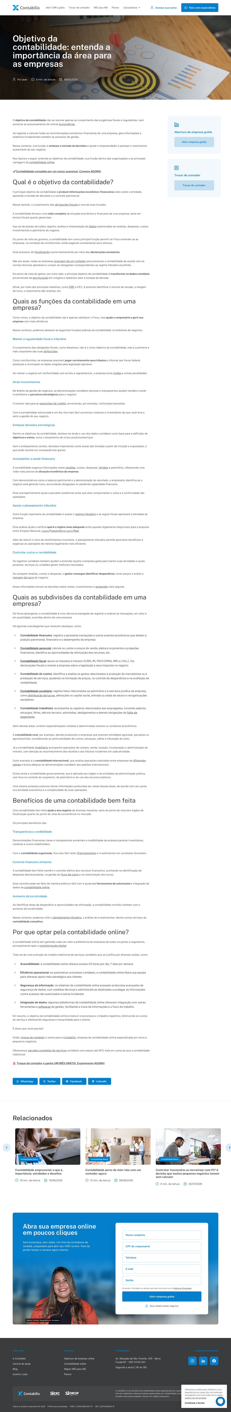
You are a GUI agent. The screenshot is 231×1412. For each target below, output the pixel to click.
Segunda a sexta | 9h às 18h (131, 1367)
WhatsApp (27, 1081)
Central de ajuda (22, 1363)
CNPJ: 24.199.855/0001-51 (81, 1406)
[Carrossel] (7, 1147)
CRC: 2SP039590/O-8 (104, 1406)
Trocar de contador (79, 7)
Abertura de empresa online (79, 1358)
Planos (115, 7)
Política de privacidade (57, 1406)
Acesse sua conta (166, 7)
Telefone (131, 1257)
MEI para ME (101, 7)
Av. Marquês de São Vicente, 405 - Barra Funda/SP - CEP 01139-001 (138, 1360)
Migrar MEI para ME (75, 1369)
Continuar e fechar (195, 1402)
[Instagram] (192, 1361)
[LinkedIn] (203, 1361)
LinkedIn (101, 1081)
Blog (15, 1369)
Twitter (51, 1081)
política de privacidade (195, 1398)
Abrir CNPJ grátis (55, 7)
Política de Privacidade (182, 1288)
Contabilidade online (75, 1363)
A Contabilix (19, 1358)
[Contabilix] (26, 7)
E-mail (129, 1268)
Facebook (76, 1081)
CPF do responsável (138, 1246)
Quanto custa (20, 1374)
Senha (129, 1280)
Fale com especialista (202, 7)
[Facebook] (214, 1361)
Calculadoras (130, 7)
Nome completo (135, 1235)
